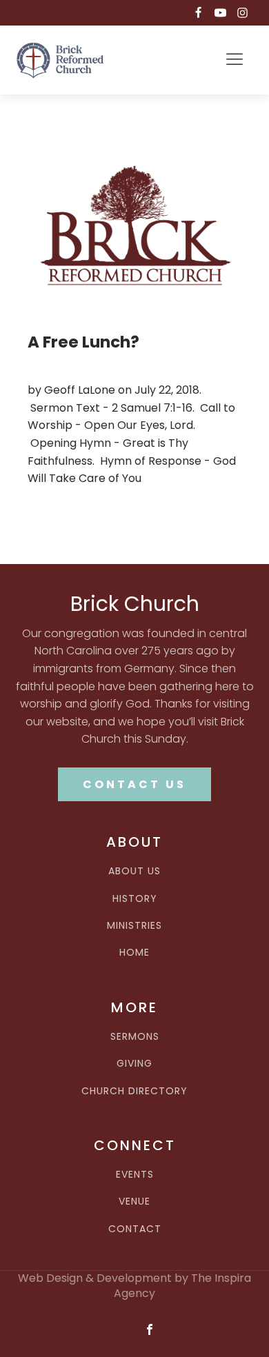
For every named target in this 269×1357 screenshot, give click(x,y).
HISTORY (134, 899)
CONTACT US (134, 784)
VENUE (134, 1201)
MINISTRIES (134, 926)
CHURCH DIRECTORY (134, 1091)
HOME (134, 952)
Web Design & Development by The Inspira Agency (134, 1286)
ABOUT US (134, 871)
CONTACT (134, 1229)
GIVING (134, 1063)
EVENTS (135, 1174)
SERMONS (134, 1037)
